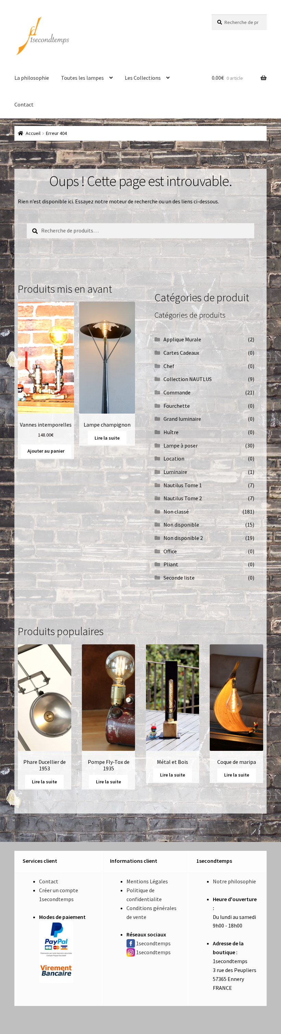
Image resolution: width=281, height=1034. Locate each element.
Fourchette (176, 405)
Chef (168, 366)
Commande (177, 392)
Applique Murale (182, 339)
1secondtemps (153, 943)
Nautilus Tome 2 (182, 498)
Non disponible (181, 524)
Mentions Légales (147, 881)
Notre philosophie (234, 881)
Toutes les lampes (82, 77)
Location (173, 458)
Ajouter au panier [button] (45, 451)
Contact (24, 104)
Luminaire (175, 471)
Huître (171, 432)
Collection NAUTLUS (187, 379)
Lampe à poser (180, 445)
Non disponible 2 (183, 537)
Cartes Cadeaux (181, 352)
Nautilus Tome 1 (182, 485)
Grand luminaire (182, 418)
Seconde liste (179, 577)
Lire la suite (107, 438)
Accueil (33, 133)
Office (170, 551)
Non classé (176, 511)
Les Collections (143, 77)
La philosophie (31, 77)
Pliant (170, 564)
